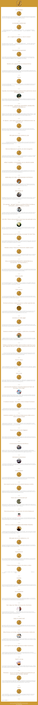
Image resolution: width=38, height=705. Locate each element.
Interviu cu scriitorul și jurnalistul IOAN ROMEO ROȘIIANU (19, 524)
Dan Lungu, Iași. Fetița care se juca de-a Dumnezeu (19, 605)
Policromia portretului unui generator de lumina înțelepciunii (19, 511)
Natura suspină (19, 470)
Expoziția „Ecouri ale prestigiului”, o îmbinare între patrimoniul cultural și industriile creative (19, 91)
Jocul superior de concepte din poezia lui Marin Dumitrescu (19, 645)
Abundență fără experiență (19, 50)
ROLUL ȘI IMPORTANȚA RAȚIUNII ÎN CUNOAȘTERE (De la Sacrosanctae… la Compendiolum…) (19, 261)
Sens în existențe (19, 591)
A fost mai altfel (19, 276)
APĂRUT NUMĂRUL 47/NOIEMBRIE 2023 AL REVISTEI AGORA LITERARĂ (19, 163)
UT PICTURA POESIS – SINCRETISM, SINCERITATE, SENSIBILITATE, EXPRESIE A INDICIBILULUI (19, 106)
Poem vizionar (19, 289)
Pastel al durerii (19, 551)
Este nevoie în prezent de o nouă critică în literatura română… (19, 484)
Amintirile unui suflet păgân (19, 318)
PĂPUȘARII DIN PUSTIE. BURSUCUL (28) (19, 135)
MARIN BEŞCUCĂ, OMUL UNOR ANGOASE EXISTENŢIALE (19, 177)
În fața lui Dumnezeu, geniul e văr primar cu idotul (19, 565)
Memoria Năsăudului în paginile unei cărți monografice (19, 149)
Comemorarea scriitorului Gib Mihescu (19, 443)
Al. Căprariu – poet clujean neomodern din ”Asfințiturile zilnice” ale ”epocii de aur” (19, 121)
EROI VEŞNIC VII (19, 191)
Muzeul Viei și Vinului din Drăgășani (19, 430)
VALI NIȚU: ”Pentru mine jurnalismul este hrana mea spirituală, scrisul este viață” (19, 219)
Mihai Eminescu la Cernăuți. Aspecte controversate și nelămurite (19, 632)
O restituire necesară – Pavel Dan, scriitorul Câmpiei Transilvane (19, 401)
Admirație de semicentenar (19, 457)
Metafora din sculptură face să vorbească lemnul (19, 64)
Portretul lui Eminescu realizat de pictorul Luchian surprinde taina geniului (19, 303)
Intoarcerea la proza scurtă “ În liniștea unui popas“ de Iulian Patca (19, 234)
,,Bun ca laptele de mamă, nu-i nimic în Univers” (19, 37)
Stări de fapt (19, 373)
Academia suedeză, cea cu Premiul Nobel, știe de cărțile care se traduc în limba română (19, 415)
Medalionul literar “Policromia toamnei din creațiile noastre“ (19, 247)
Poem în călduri (19, 360)
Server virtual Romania (19, 704)
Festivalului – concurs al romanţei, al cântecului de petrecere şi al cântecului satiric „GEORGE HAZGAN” (19, 673)
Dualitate (19, 578)
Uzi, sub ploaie (19, 9)
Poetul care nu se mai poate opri (19, 497)
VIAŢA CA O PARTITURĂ (19, 618)
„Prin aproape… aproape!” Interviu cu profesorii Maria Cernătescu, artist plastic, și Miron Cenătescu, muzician (19, 205)
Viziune (19, 77)
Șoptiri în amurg (19, 659)
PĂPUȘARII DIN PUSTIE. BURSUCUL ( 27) (19, 538)
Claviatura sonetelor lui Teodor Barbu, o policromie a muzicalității (19, 331)
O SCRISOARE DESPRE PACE (19, 23)
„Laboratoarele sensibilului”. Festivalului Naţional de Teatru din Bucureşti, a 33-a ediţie (19, 387)
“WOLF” (19, 687)
